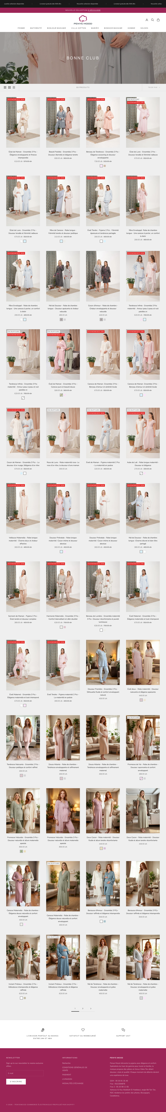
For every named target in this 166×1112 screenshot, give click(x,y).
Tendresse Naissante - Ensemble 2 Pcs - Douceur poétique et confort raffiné (23, 766)
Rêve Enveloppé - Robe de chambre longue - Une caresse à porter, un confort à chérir (23, 308)
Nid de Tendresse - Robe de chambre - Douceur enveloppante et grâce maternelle (103, 987)
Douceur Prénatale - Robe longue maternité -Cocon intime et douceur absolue (63, 540)
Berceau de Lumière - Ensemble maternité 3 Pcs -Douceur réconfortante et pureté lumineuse (103, 619)
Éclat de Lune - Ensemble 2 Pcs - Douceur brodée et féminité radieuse (143, 153)
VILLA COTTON (78, 28)
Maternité (36, 28)
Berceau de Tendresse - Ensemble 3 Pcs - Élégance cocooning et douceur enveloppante (103, 155)
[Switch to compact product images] (14, 87)
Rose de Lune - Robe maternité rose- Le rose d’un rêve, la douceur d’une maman (63, 464)
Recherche (66, 1063)
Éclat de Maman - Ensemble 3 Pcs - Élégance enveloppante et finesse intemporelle (23, 155)
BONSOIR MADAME (113, 28)
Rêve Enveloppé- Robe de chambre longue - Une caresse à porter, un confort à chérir (143, 233)
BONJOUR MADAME (56, 28)
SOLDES (144, 28)
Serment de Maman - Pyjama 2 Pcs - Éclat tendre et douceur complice (23, 617)
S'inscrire (16, 1081)
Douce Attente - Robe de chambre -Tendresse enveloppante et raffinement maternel (63, 767)
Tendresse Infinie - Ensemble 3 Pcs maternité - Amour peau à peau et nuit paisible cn (142, 308)
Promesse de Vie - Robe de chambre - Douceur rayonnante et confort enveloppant (143, 767)
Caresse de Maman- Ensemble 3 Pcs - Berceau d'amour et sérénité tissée (103, 385)
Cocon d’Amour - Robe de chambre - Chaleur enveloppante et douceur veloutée (103, 308)
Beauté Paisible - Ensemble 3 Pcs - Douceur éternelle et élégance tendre (63, 153)
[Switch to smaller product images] (9, 87)
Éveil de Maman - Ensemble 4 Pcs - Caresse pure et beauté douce (63, 385)
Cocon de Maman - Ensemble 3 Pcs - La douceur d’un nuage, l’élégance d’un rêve (23, 464)
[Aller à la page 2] (91, 1008)
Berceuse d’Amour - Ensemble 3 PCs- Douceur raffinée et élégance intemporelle (103, 912)
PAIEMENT (66, 1074)
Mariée (95, 28)
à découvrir (94, 10)
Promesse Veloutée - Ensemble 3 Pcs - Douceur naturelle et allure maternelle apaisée (23, 840)
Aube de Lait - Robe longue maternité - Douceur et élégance (143, 464)
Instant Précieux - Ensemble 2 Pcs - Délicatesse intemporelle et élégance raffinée (23, 987)
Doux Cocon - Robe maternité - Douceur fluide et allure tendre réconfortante (103, 839)
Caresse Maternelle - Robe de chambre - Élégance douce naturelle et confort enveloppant (23, 913)
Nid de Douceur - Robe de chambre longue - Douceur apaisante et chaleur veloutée (63, 308)
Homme (131, 28)
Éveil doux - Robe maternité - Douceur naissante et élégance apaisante (142, 690)
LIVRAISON (67, 1079)
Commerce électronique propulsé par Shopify (51, 1105)
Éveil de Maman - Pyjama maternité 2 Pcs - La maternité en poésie (103, 464)
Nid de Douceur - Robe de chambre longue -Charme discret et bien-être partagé (143, 540)
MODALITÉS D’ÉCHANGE (72, 1083)
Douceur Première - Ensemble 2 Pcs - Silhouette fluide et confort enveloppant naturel (103, 692)
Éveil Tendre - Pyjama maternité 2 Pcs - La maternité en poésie (63, 696)
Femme (21, 28)
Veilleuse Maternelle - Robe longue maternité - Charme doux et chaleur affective (23, 540)
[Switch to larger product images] (5, 87)
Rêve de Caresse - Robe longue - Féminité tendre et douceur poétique (63, 231)
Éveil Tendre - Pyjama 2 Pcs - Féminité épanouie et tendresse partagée (103, 231)
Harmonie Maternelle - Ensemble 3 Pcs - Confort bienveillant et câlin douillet (63, 617)
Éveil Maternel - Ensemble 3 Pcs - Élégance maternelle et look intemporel (143, 617)
